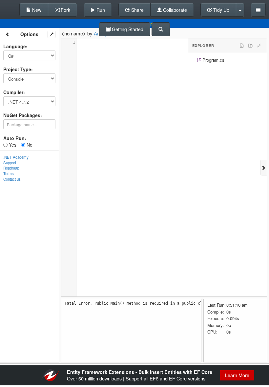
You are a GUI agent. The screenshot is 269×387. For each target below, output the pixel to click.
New (36, 10)
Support (9, 162)
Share (137, 10)
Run (100, 10)
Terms (8, 173)
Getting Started (127, 29)
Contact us (12, 179)
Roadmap (11, 168)
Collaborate (174, 10)
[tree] (227, 61)
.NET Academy (16, 157)
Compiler (13, 92)
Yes (12, 144)
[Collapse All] (259, 46)
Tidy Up (220, 10)
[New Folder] (250, 46)
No (28, 144)
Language (14, 46)
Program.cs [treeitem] (213, 60)
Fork (64, 10)
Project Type (17, 69)
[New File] (242, 46)
